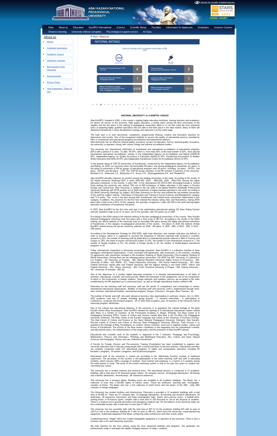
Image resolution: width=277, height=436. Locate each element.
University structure (56, 60)
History (50, 42)
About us (63, 27)
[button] (93, 104)
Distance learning (57, 31)
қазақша (213, 18)
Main (51, 27)
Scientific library (138, 27)
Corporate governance (57, 48)
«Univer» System (223, 27)
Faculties (156, 27)
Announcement (54, 76)
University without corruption (86, 31)
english (231, 18)
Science (120, 27)
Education (78, 27)
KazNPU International (100, 27)
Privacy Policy (53, 82)
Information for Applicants (179, 27)
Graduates (203, 27)
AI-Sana (147, 31)
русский (222, 18)
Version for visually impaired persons (217, 2)
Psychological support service (122, 31)
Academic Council (55, 54)
